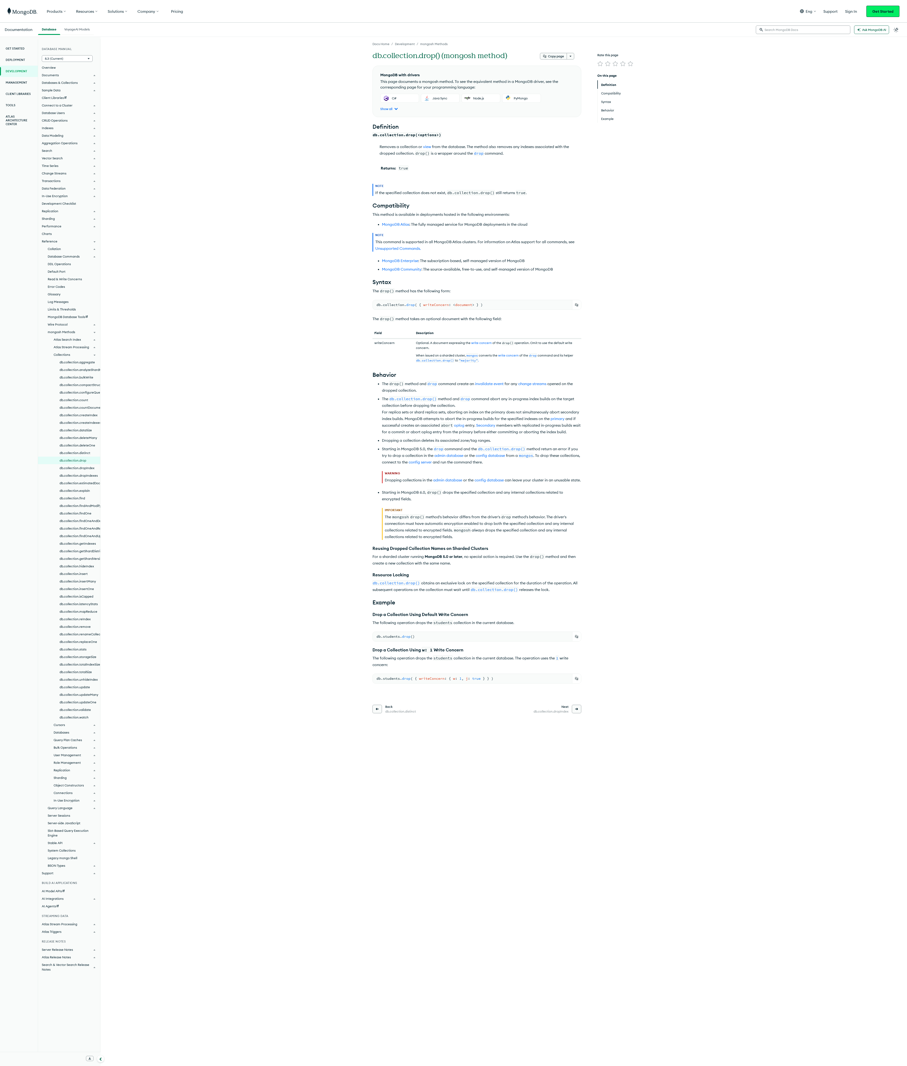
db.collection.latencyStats (79, 604)
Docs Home (380, 44)
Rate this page (607, 55)
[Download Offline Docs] (90, 1058)
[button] (808, 11)
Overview (49, 67)
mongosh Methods (434, 44)
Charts (47, 234)
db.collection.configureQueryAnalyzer (80, 392)
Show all (386, 109)
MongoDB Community (401, 269)
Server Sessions (59, 815)
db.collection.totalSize (76, 672)
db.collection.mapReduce (78, 611)
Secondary (485, 425)
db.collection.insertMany (78, 581)
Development (405, 44)
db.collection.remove (75, 627)
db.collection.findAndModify (80, 506)
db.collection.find (72, 498)
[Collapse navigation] (100, 1058)
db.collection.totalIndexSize (80, 664)
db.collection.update (75, 687)
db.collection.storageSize (78, 657)
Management (16, 82)
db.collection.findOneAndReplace (80, 528)
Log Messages (58, 302)
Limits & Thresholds (62, 309)
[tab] (49, 29)
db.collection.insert (74, 574)
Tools (10, 105)
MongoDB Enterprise (400, 260)
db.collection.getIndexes (78, 543)
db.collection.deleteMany (78, 438)
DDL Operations (59, 264)
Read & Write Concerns (65, 279)
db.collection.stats (73, 649)
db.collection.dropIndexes (79, 475)
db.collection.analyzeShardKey (80, 370)
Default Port (56, 271)
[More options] (570, 56)
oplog (459, 425)
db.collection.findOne (75, 513)
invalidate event (489, 383)
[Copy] (576, 305)
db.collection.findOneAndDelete (80, 521)
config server (420, 462)
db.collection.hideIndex (77, 566)
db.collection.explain (75, 491)
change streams (532, 383)
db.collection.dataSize (76, 430)
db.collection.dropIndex (77, 468)
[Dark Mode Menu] (896, 29)
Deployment (15, 60)
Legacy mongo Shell (62, 858)
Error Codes (56, 287)
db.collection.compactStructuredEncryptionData (80, 385)
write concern (481, 343)
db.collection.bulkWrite (76, 377)
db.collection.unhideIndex (79, 679)
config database (490, 455)
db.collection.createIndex (79, 415)
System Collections (62, 850)
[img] (600, 64)
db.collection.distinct (75, 453)
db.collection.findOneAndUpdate (80, 536)
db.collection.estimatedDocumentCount (80, 483)
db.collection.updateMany (79, 695)
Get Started (883, 11)
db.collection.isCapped (76, 596)
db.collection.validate (75, 710)
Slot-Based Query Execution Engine (68, 833)
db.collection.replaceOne (78, 642)
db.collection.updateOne (78, 702)
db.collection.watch (74, 717)
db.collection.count (74, 400)
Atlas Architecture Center (16, 120)
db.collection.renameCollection (80, 634)
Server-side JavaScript (64, 823)
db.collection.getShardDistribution (80, 551)
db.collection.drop (73, 460)
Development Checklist (59, 203)
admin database (448, 455)
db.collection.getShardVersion (80, 559)
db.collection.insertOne (77, 589)
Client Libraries (18, 94)
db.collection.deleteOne (77, 445)
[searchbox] (803, 29)
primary (558, 418)
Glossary (54, 294)
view (427, 146)
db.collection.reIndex (75, 619)
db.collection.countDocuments (80, 407)
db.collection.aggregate (77, 362)
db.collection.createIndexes (80, 423)
